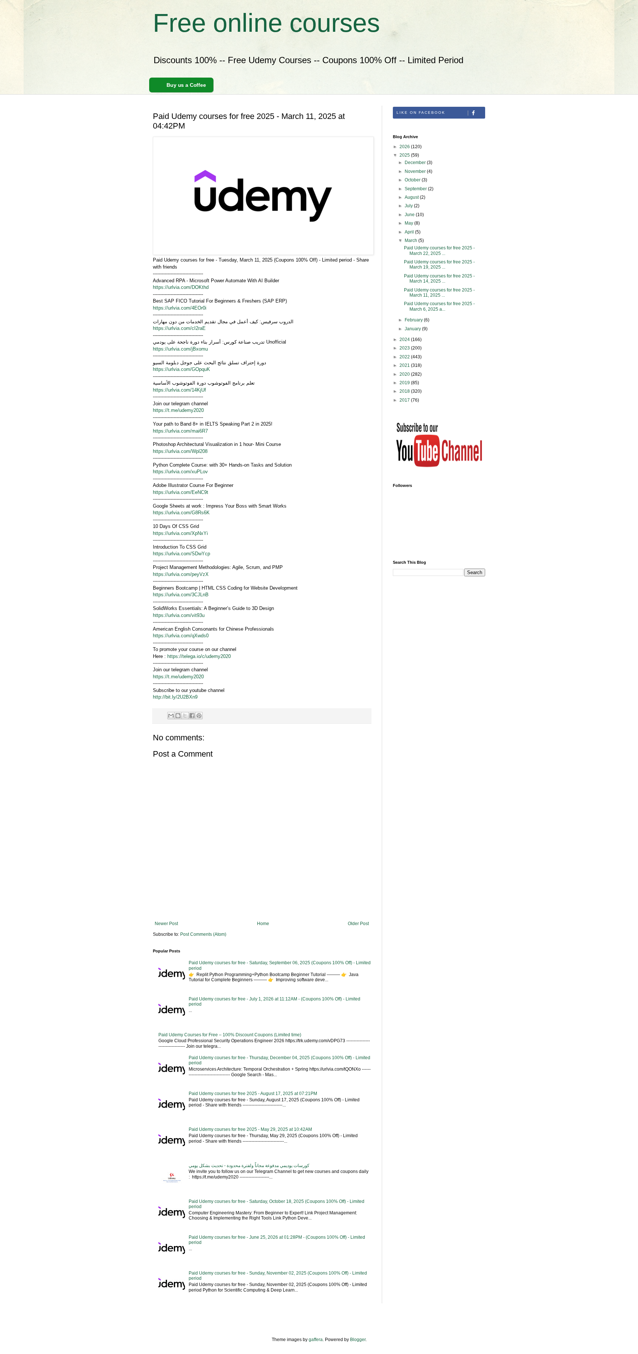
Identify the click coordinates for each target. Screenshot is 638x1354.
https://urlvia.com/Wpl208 (180, 451)
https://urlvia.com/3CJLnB (181, 594)
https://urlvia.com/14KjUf (179, 390)
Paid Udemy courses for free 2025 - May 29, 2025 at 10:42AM (250, 1129)
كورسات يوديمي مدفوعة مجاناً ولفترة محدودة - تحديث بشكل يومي (249, 1165)
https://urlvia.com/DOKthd (181, 287)
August (412, 197)
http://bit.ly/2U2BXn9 (175, 697)
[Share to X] (185, 715)
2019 (405, 382)
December (416, 162)
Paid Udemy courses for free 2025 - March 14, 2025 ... (439, 278)
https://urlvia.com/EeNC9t (180, 492)
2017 (405, 400)
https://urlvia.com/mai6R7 (180, 431)
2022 (405, 356)
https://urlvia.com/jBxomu (180, 349)
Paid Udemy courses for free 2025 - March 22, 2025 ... (439, 250)
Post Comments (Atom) (203, 934)
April (410, 232)
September (416, 188)
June (410, 214)
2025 (405, 155)
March (411, 240)
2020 (405, 374)
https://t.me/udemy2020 (178, 410)
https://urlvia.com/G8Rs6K (181, 512)
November (416, 171)
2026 (405, 146)
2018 (405, 391)
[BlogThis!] (178, 715)
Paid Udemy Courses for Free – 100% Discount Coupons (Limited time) (229, 1034)
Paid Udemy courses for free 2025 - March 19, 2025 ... (439, 264)
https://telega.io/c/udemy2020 (199, 656)
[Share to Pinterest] (199, 715)
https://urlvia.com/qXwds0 (181, 635)
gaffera (316, 1339)
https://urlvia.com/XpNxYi (180, 533)
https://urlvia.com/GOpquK (181, 369)
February (414, 320)
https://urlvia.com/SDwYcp (181, 553)
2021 (405, 365)
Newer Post (166, 923)
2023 (405, 348)
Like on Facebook (421, 112)
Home (263, 923)
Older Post (358, 923)
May (409, 223)
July (409, 205)
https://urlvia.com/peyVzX (181, 574)
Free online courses (266, 22)
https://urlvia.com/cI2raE (179, 328)
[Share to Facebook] (192, 715)
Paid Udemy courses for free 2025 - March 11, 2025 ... (439, 292)
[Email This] (171, 715)
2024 (405, 339)
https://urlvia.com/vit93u (179, 615)
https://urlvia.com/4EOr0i (179, 308)
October (413, 180)
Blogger (358, 1339)
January (413, 328)
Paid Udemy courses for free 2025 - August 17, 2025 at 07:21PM (253, 1093)
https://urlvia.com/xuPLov (180, 471)
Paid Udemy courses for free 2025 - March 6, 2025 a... (439, 306)
